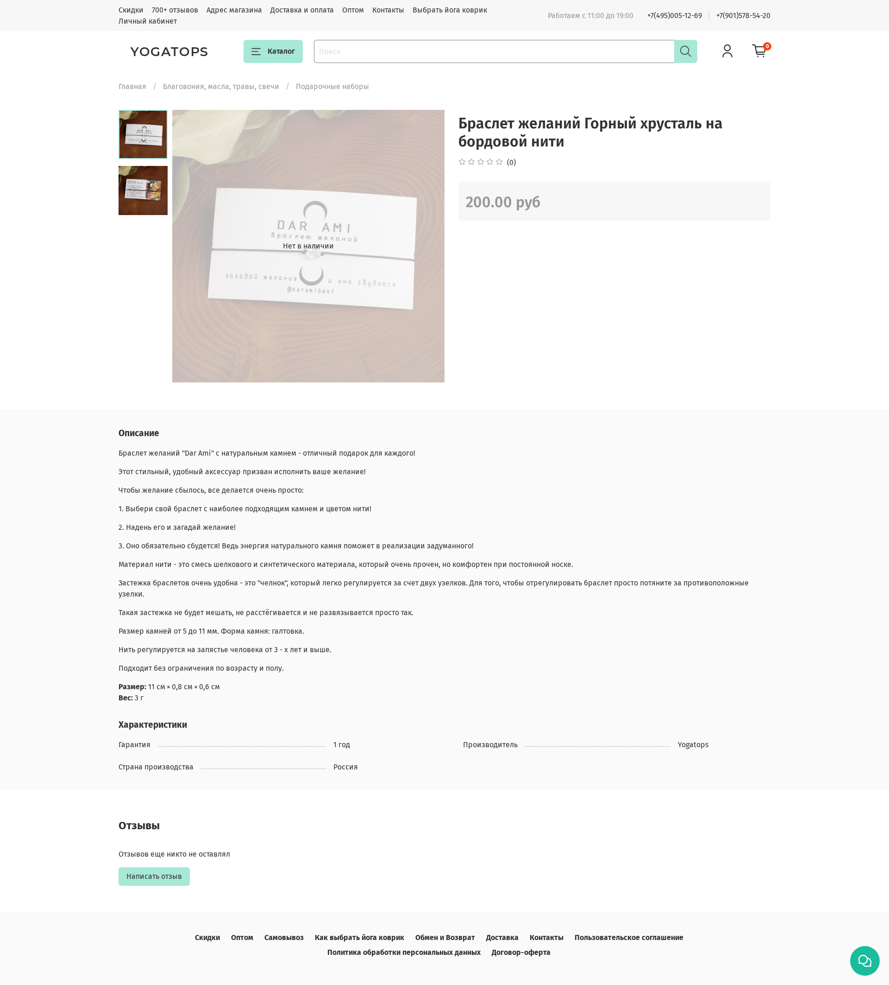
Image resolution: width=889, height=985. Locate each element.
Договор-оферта (521, 952)
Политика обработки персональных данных (404, 952)
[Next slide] (426, 246)
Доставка (502, 937)
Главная (132, 86)
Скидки (131, 10)
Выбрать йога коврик (450, 10)
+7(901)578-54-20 (743, 15)
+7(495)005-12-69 (674, 15)
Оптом (353, 10)
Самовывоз (284, 937)
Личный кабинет (148, 21)
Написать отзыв (154, 876)
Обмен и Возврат (445, 937)
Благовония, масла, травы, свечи (221, 86)
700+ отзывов (175, 10)
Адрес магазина (234, 10)
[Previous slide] (191, 246)
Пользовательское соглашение (629, 937)
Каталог (281, 51)
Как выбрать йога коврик (359, 937)
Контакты (388, 10)
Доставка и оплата (302, 10)
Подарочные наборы (332, 86)
